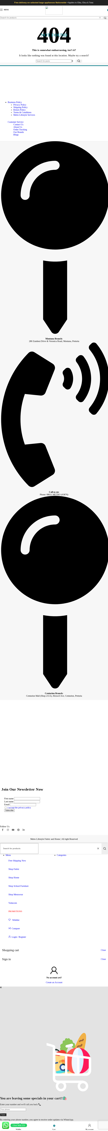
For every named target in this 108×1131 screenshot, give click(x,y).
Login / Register (19, 937)
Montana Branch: (54, 338)
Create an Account (54, 982)
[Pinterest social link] (18, 830)
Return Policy (19, 110)
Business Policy (15, 102)
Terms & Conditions (22, 112)
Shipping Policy (20, 107)
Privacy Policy (19, 105)
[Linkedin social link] (23, 830)
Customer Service (15, 122)
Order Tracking (20, 129)
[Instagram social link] (7, 830)
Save (3, 1115)
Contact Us (18, 124)
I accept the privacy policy (19, 807)
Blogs (16, 134)
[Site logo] (54, 14)
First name (9, 798)
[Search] (105, 18)
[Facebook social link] (2, 830)
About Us (17, 127)
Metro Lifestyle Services (24, 115)
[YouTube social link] (13, 830)
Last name (8, 801)
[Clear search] (100, 17)
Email (6, 804)
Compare (16, 928)
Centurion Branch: (54, 693)
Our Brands (18, 132)
